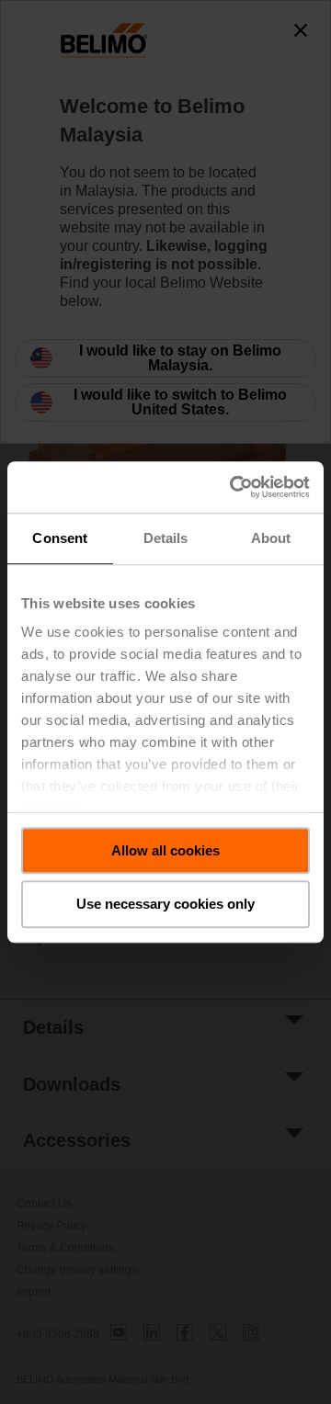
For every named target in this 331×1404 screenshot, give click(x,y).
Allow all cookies (165, 850)
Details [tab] (165, 538)
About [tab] (271, 538)
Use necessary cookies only (165, 904)
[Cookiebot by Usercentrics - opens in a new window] (233, 487)
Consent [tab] (59, 538)
